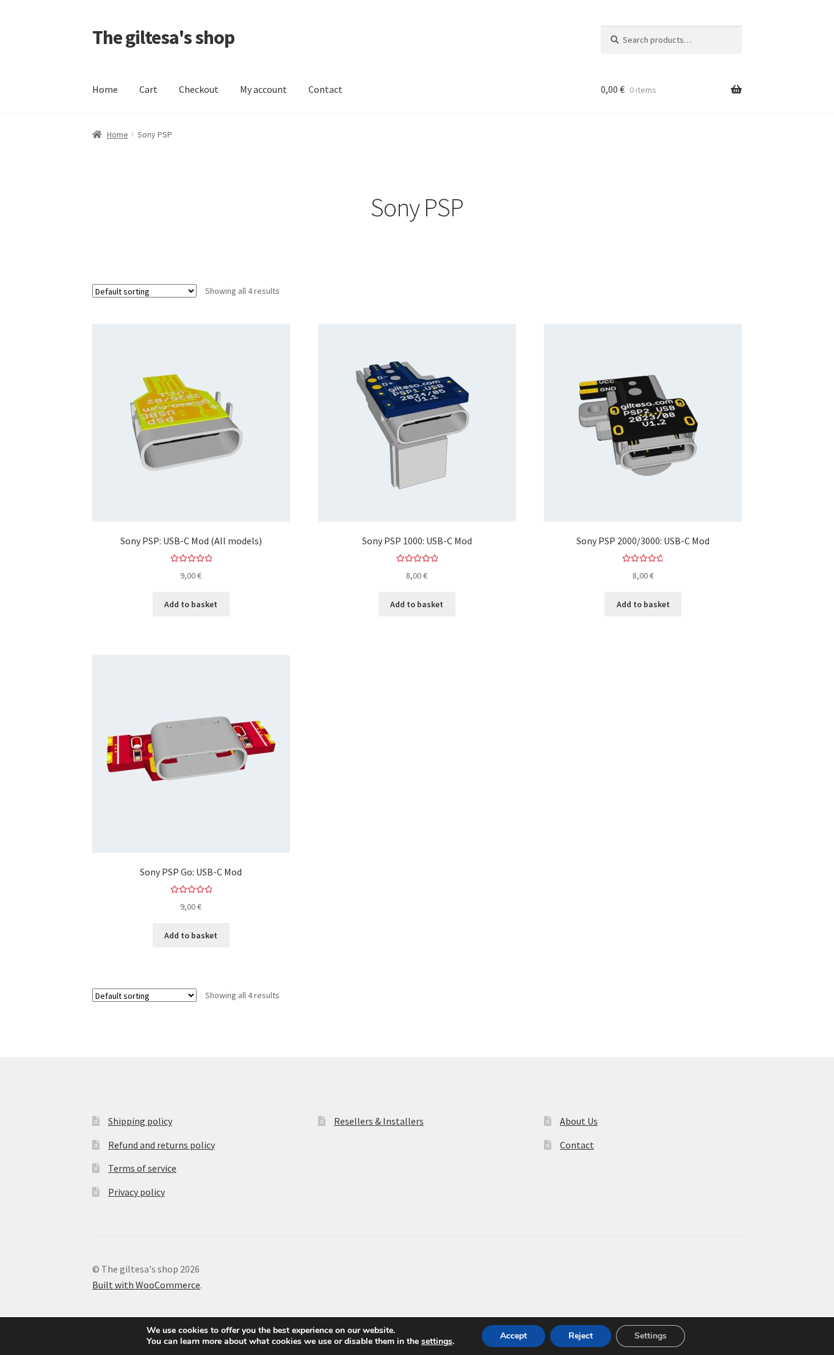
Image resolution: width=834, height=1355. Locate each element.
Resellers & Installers (379, 1121)
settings (436, 1341)
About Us (579, 1121)
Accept (513, 1336)
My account (263, 89)
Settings (650, 1336)
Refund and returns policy (161, 1145)
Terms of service (142, 1168)
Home (105, 89)
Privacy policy (136, 1192)
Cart (148, 89)
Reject (580, 1336)
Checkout (199, 89)
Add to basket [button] (190, 604)
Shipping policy (140, 1121)
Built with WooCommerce (146, 1285)
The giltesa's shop (163, 37)
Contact (325, 89)
